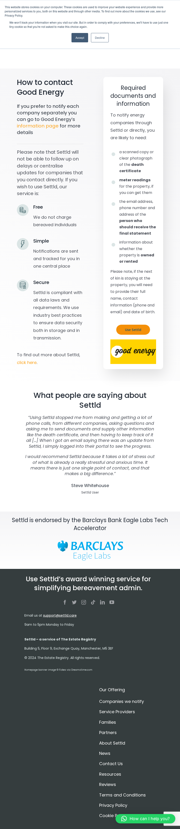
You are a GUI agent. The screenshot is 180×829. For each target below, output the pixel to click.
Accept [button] (79, 38)
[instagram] (83, 602)
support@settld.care (60, 615)
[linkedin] (102, 602)
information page (38, 126)
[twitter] (74, 602)
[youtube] (111, 602)
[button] (145, 818)
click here (27, 362)
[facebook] (65, 602)
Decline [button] (100, 38)
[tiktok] (93, 602)
